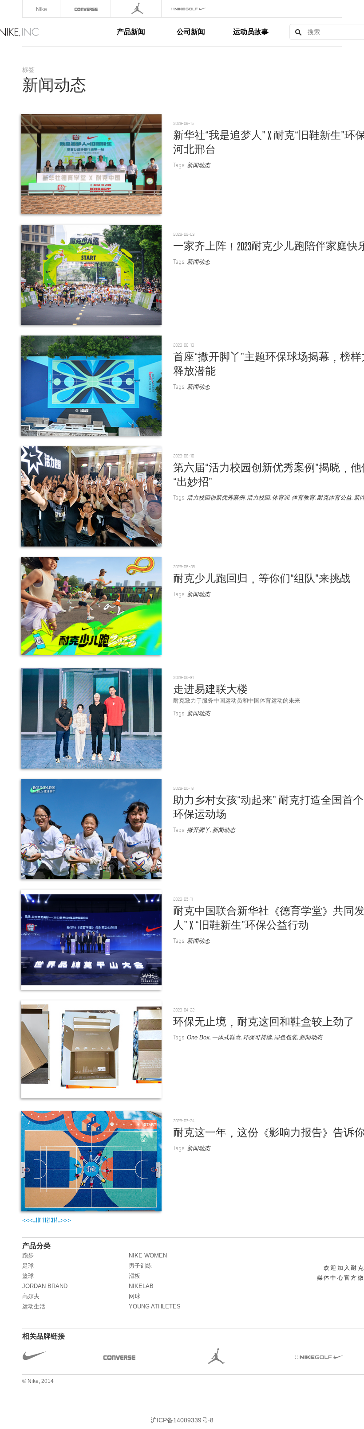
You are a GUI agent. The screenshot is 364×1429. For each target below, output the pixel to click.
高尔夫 (31, 1296)
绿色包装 (285, 1037)
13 (51, 1220)
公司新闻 (191, 31)
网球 (134, 1296)
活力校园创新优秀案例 (216, 497)
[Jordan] (137, 8)
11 (42, 1220)
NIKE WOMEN (148, 1255)
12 (46, 1220)
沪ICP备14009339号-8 (182, 1420)
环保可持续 (257, 1037)
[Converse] (86, 8)
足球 (28, 1265)
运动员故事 (251, 31)
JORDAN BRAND (44, 1286)
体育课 (280, 497)
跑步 (28, 1255)
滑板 (134, 1276)
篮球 (28, 1276)
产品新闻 (131, 31)
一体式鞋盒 (226, 1037)
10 (38, 1220)
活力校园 (258, 497)
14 (55, 1220)
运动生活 (33, 1306)
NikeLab (141, 1286)
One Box (198, 1037)
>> (67, 1220)
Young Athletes (155, 1306)
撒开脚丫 (198, 830)
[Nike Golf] (187, 8)
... (34, 1220)
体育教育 (303, 497)
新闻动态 (198, 165)
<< (25, 1220)
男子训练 (140, 1265)
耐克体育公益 (334, 497)
